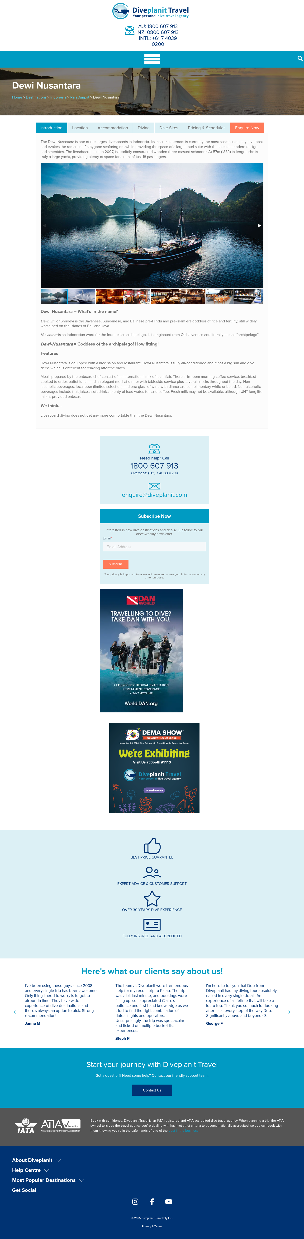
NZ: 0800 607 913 (158, 32)
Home (17, 97)
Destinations (36, 97)
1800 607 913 (154, 465)
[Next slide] (289, 1012)
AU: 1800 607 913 (158, 26)
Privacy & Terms (152, 1226)
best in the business (184, 1130)
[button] (259, 225)
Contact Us (152, 1090)
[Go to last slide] (15, 1012)
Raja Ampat (79, 97)
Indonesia (58, 97)
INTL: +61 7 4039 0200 (158, 41)
